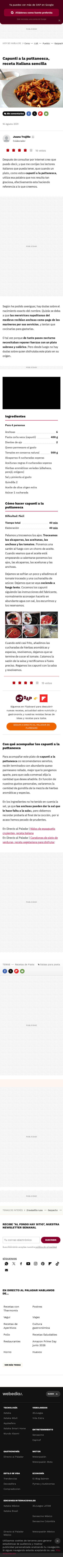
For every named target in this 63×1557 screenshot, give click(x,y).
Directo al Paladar (14, 1456)
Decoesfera (10, 1483)
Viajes (36, 1317)
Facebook (28, 113)
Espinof (36, 1440)
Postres (37, 1306)
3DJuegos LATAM (41, 1506)
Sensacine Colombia (43, 1521)
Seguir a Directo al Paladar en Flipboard (31, 726)
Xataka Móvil (10, 1418)
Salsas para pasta (50, 964)
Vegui (7, 1317)
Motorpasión (39, 1456)
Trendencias (10, 1478)
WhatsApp (6, 1263)
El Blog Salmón (40, 1478)
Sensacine (38, 1435)
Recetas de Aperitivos (10, 1325)
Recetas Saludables (44, 1334)
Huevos (37, 1352)
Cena (27, 43)
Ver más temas (13, 1365)
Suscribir (50, 1240)
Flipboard (40, 113)
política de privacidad (46, 1247)
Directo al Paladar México (14, 1533)
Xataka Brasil (11, 1511)
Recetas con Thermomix (11, 1308)
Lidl (36, 43)
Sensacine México (42, 1516)
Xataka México (11, 1506)
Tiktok (57, 1263)
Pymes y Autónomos (43, 1483)
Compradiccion (12, 1489)
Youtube (28, 1263)
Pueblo (46, 43)
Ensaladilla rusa (35, 1210)
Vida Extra (38, 1418)
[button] (23, 137)
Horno (7, 1352)
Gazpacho (53, 1210)
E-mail (46, 113)
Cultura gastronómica (41, 1325)
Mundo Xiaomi (11, 1433)
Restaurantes (12, 1341)
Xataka (7, 1413)
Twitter (34, 113)
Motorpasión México (43, 1531)
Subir (51, 1394)
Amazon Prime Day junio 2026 (44, 1343)
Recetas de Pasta (24, 964)
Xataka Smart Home (15, 1428)
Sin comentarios (15, 113)
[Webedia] (13, 1396)
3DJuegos (37, 1413)
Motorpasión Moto (42, 1462)
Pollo (7, 1334)
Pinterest (42, 1263)
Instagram (35, 1263)
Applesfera (10, 1423)
